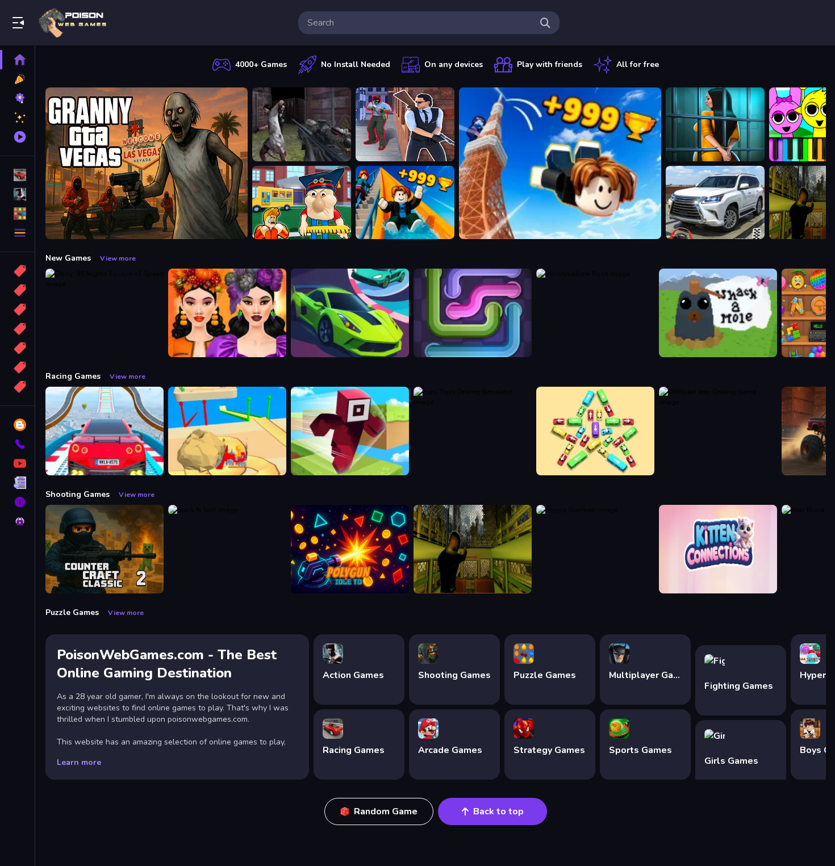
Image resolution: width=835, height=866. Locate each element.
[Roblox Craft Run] (350, 431)
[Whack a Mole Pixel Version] (718, 313)
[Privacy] (17, 521)
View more (118, 258)
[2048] (17, 348)
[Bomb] (17, 309)
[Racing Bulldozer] (227, 431)
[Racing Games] (17, 175)
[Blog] (17, 424)
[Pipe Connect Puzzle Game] (473, 313)
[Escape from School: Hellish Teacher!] (301, 203)
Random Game (386, 811)
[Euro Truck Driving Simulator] (473, 431)
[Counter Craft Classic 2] (104, 549)
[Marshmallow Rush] (595, 313)
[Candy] (17, 271)
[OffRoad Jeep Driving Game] (718, 431)
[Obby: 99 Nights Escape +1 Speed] (104, 313)
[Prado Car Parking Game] (715, 203)
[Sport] (17, 290)
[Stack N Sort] (227, 549)
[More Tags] (17, 386)
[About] (17, 502)
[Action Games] (17, 194)
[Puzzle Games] (17, 213)
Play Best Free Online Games (73, 23)
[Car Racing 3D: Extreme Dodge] (350, 313)
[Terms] (17, 482)
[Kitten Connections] (718, 549)
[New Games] (17, 79)
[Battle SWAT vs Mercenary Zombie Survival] (301, 124)
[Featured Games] (17, 117)
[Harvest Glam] (227, 313)
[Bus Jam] (595, 431)
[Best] (17, 367)
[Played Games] (17, 137)
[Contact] (17, 444)
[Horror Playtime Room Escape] (715, 124)
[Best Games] (17, 98)
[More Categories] (17, 232)
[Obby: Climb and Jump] (560, 163)
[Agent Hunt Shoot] (405, 124)
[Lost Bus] (473, 549)
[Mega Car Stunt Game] (104, 431)
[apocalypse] (17, 328)
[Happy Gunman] (595, 549)
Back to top (498, 811)
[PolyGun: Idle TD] (350, 549)
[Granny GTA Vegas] (146, 163)
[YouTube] (17, 463)
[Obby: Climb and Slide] (405, 203)
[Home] (17, 59)
